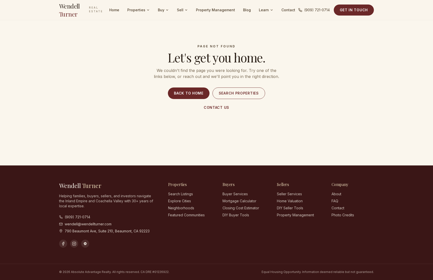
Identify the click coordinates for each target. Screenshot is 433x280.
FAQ (335, 201)
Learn (264, 10)
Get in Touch (354, 10)
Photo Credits (343, 215)
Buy (161, 10)
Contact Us (216, 107)
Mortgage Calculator (239, 201)
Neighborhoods (181, 208)
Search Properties (239, 93)
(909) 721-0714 (317, 10)
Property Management (215, 10)
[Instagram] (74, 244)
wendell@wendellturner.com (88, 224)
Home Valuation (290, 201)
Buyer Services (235, 194)
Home (114, 10)
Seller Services (289, 194)
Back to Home (188, 93)
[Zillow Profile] (85, 244)
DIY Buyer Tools (236, 215)
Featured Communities (186, 215)
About (336, 194)
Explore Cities (179, 201)
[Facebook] (63, 244)
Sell (180, 10)
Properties (136, 10)
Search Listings (180, 194)
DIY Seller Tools (290, 208)
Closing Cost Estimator (241, 208)
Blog (247, 10)
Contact (288, 10)
